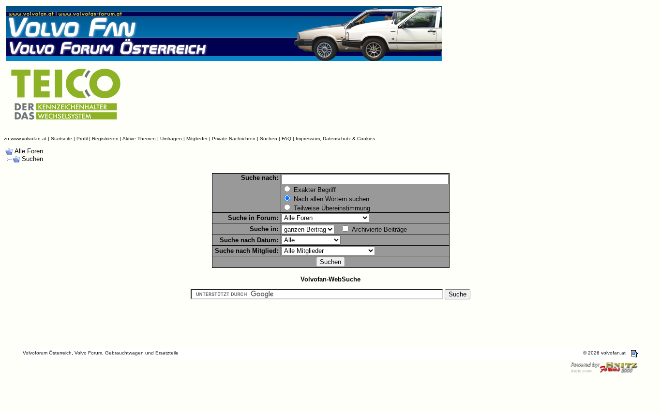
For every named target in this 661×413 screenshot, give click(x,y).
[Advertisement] (304, 103)
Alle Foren (29, 151)
